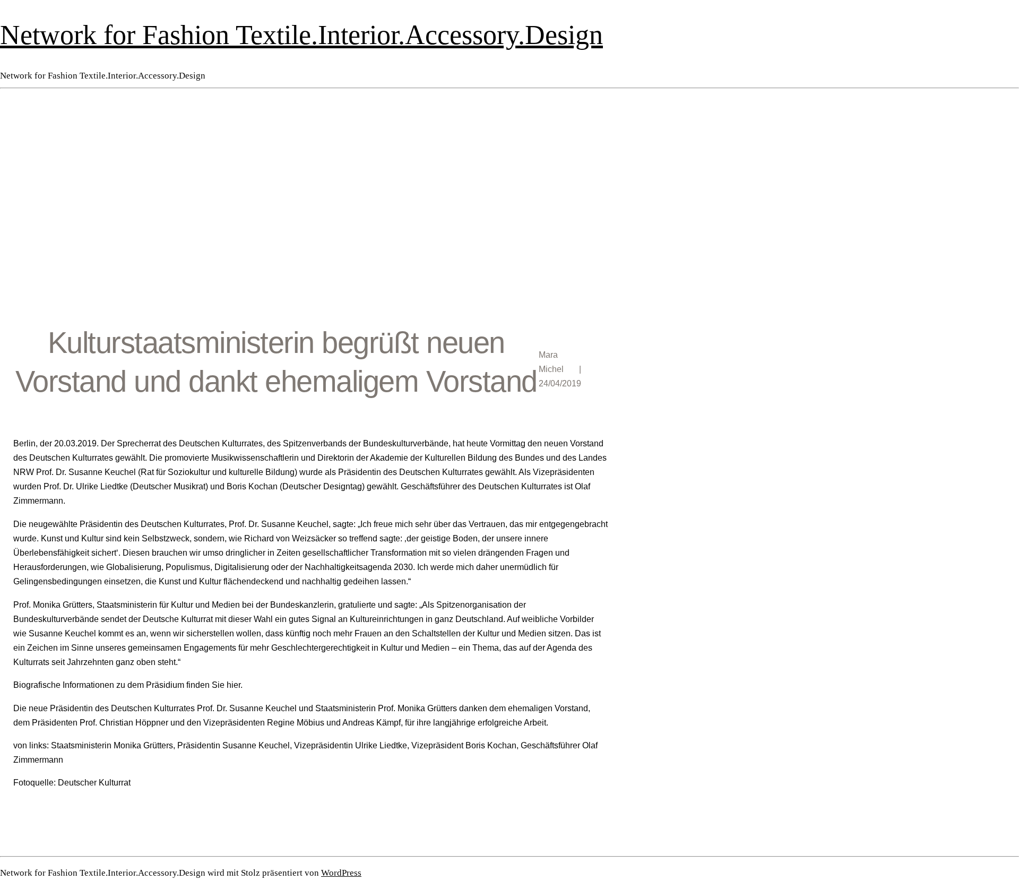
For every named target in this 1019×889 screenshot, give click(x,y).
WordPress (341, 873)
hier (233, 684)
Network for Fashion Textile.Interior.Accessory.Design (301, 34)
